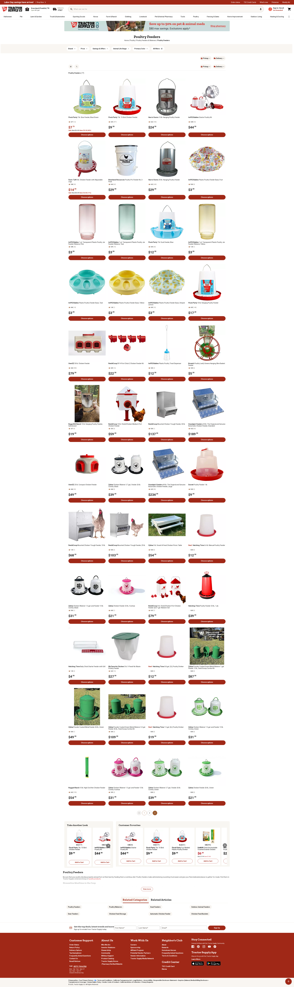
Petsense (275, 2)
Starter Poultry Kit (200, 117)
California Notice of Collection (130, 982)
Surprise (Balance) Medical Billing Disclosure (193, 980)
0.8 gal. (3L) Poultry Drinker (166, 666)
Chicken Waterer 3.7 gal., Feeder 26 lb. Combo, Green (164, 788)
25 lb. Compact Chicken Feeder (82, 485)
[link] (126, 40)
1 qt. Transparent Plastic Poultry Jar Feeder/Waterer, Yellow (206, 243)
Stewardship (106, 950)
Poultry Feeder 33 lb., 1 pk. (203, 606)
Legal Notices (137, 980)
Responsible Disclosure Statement (165, 980)
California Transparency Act (122, 980)
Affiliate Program (137, 950)
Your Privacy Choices (86, 980)
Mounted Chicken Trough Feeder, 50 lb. (166, 424)
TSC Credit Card (168, 966)
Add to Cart (79, 862)
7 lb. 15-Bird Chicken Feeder (122, 117)
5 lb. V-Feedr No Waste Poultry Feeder (124, 667)
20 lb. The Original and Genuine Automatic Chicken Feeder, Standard (206, 425)
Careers (133, 945)
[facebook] (192, 946)
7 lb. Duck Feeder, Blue (160, 242)
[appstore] (197, 963)
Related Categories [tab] (135, 899)
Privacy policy (73, 980)
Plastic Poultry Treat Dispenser (164, 363)
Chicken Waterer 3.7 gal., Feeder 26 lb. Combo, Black (124, 485)
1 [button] (144, 813)
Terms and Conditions (104, 980)
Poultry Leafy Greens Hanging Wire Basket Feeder (206, 364)
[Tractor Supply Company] (12, 9)
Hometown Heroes (169, 950)
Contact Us (73, 958)
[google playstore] (214, 963)
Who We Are (105, 945)
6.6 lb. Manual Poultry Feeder (206, 545)
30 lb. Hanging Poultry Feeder (164, 180)
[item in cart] (289, 9)
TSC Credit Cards (250, 2)
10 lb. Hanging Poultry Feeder (203, 303)
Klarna (164, 969)
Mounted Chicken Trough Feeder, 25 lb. (126, 545)
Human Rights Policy (94, 982)
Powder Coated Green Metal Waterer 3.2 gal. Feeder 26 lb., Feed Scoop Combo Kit (127, 728)
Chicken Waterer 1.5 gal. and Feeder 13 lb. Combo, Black (85, 607)
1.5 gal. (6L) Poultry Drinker (166, 727)
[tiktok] (214, 946)
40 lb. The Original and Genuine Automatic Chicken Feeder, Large (166, 485)
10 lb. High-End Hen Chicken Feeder (86, 788)
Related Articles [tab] (161, 899)
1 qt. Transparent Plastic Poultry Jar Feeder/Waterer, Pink (86, 243)
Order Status (74, 945)
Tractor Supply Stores (109, 961)
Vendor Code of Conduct (110, 982)
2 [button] (149, 813)
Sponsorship (135, 947)
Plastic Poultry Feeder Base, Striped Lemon (166, 304)
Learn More (195, 959)
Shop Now (40, 2)
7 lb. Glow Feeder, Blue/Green (83, 117)
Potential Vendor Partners (140, 953)
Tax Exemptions (75, 953)
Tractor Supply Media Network (142, 958)
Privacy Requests (147, 982)
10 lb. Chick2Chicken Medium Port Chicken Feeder (125, 425)
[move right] (108, 846)
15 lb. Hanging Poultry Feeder (164, 117)
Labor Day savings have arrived (18, 2)
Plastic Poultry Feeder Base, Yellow (126, 303)
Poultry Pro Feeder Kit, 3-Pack (125, 181)
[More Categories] (289, 16)
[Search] (71, 9)
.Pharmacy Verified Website (111, 964)
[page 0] (139, 813)
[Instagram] (203, 946)
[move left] (69, 846)
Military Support (107, 956)
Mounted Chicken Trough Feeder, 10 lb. (86, 545)
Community (105, 953)
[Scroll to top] (288, 981)
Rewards (165, 947)
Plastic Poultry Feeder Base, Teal (85, 303)
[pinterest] (198, 946)
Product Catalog (107, 958)
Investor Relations (108, 947)
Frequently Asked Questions (80, 956)
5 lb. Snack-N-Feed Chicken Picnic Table (165, 545)
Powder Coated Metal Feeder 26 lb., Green (86, 727)
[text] (163, 40)
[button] (45, 2)
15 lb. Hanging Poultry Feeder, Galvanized (85, 425)
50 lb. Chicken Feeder (79, 363)
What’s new (264, 2)
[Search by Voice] (260, 9)
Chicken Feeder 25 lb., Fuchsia (121, 606)
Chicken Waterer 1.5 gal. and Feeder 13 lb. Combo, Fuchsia (125, 788)
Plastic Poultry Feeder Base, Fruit (205, 180)
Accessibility (148, 980)
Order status (235, 2)
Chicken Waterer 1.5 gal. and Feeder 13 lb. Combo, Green (205, 728)
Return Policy (74, 947)
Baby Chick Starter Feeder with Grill (86, 666)
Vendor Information (138, 956)
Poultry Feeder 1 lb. (198, 485)
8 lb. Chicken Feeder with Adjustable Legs (85, 181)
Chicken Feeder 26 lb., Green (201, 788)
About (164, 945)
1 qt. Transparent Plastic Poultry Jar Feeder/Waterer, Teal (126, 243)
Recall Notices (74, 961)
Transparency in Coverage (77, 982)
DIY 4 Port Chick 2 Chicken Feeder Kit (126, 363)
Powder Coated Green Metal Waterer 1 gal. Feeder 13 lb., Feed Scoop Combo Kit (206, 667)
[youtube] (209, 946)
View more (147, 889)
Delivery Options (75, 950)
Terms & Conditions (169, 956)
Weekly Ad (286, 2)
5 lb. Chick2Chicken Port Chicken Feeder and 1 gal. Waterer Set (164, 607)
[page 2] (155, 813)
